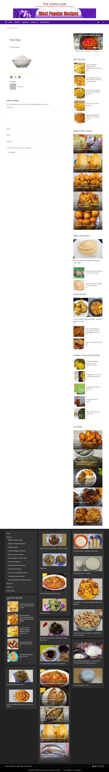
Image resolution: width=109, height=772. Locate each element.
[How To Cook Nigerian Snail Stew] (78, 343)
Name (8, 129)
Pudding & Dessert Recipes (16, 576)
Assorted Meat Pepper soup (15, 684)
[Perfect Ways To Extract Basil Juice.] (79, 389)
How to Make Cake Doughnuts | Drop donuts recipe (86, 186)
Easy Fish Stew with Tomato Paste (50, 593)
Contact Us (34, 22)
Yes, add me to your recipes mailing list (19, 148)
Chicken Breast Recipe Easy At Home (26, 655)
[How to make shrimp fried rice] (79, 105)
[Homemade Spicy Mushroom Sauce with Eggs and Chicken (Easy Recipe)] (12, 619)
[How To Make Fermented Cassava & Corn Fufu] (87, 248)
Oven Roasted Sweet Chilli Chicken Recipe (25, 643)
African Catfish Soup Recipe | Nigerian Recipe (54, 548)
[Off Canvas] (6, 22)
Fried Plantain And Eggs (83, 521)
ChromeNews (67, 770)
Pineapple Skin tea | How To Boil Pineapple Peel (93, 375)
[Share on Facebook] (11, 77)
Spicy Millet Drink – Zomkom (82, 573)
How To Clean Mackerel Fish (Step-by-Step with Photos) (54, 755)
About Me (25, 22)
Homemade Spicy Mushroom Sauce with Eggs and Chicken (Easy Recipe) (26, 618)
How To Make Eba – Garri (81, 685)
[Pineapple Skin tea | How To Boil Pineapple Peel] (79, 376)
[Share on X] (15, 77)
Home (10, 22)
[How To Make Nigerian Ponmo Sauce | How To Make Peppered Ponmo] (78, 331)
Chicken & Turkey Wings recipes (17, 573)
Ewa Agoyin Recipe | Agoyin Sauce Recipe (52, 663)
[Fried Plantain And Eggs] (87, 516)
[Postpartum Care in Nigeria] (79, 401)
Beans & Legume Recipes (15, 554)
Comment (10, 107)
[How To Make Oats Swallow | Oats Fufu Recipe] (78, 285)
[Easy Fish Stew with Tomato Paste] (54, 678)
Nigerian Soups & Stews (15, 540)
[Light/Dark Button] (99, 22)
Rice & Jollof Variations (15, 569)
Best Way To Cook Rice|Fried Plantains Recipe (85, 482)
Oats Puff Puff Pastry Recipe (85, 225)
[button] (103, 22)
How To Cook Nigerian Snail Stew (93, 343)
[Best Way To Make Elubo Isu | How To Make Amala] (78, 272)
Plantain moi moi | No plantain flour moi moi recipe (86, 463)
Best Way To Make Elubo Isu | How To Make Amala (93, 272)
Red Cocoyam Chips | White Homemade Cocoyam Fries (85, 148)
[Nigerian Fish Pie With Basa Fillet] (87, 162)
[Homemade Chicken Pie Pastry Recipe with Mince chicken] (12, 606)
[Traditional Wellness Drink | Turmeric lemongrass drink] (79, 364)
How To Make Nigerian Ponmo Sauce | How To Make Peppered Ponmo (92, 330)
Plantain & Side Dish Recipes (16, 565)
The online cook (54, 4)
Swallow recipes (13, 547)
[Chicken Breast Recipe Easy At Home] (12, 656)
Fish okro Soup (44, 613)
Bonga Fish (43, 568)
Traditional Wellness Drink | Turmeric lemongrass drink (92, 363)
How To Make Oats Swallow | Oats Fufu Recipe (93, 284)
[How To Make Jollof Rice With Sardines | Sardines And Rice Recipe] (79, 80)
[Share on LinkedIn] (19, 77)
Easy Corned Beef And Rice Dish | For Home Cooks (93, 117)
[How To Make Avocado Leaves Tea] (79, 413)
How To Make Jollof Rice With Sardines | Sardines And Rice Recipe (93, 79)
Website (9, 141)
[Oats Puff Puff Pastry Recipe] (87, 220)
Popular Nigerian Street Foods (17, 558)
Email (8, 135)
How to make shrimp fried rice (92, 104)
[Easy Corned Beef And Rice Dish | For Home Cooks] (79, 117)
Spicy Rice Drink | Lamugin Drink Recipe (86, 551)
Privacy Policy (44, 22)
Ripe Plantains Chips (82, 502)
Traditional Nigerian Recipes (16, 551)
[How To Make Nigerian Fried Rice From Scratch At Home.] (79, 93)
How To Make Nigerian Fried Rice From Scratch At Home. (93, 92)
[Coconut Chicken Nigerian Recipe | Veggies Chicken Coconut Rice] (79, 68)
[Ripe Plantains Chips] (87, 497)
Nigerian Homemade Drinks (16, 543)
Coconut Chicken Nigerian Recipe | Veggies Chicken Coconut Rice (94, 67)
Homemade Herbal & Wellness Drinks (19, 580)
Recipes (16, 22)
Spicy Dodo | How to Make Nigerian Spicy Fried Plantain (88, 205)
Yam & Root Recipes (14, 562)
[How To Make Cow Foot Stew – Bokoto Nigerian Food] (87, 307)
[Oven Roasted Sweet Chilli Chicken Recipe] (12, 643)
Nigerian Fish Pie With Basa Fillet (87, 168)
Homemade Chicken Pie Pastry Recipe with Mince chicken (27, 605)
